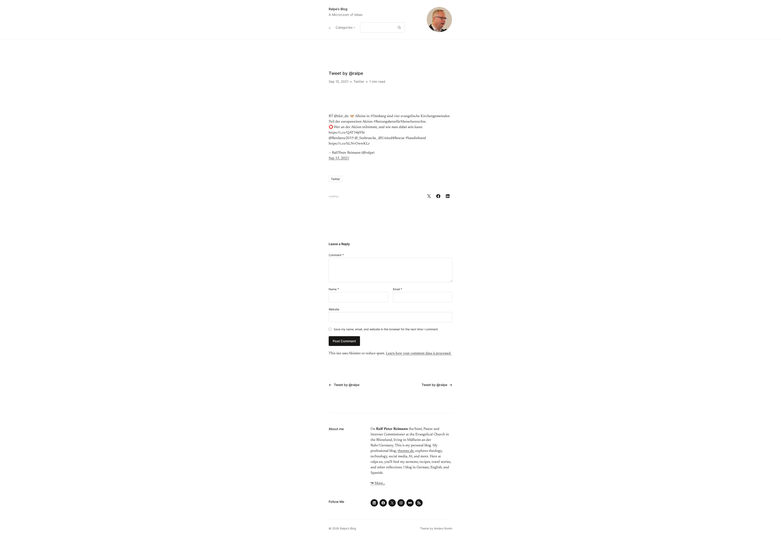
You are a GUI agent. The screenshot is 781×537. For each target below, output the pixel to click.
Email (397, 289)
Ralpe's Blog (338, 9)
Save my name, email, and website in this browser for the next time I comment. (386, 329)
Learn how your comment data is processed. (418, 353)
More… (379, 483)
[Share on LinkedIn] (448, 196)
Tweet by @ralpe (346, 385)
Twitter (358, 81)
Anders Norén (443, 528)
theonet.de (406, 451)
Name (334, 289)
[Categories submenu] (354, 27)
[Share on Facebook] (438, 196)
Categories (344, 27)
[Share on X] (429, 196)
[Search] (399, 27)
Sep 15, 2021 (339, 158)
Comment (336, 255)
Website (334, 309)
